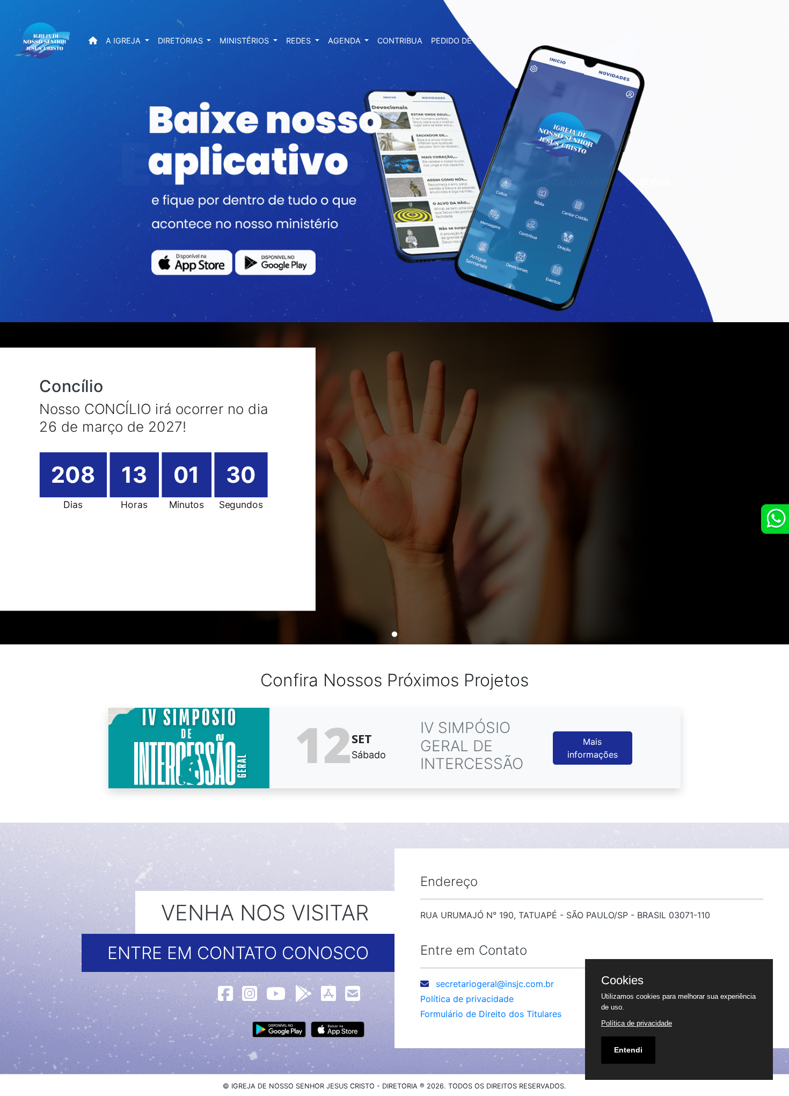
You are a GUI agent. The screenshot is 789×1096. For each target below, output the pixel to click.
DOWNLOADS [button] (613, 40)
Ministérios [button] (245, 40)
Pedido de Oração (469, 40)
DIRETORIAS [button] (181, 40)
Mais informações (592, 748)
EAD (523, 40)
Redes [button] (299, 40)
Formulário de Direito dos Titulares (490, 1013)
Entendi (628, 1050)
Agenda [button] (345, 40)
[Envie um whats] (775, 519)
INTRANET (558, 40)
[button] (662, 41)
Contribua (399, 40)
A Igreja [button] (124, 40)
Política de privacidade (467, 998)
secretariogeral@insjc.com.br (495, 983)
